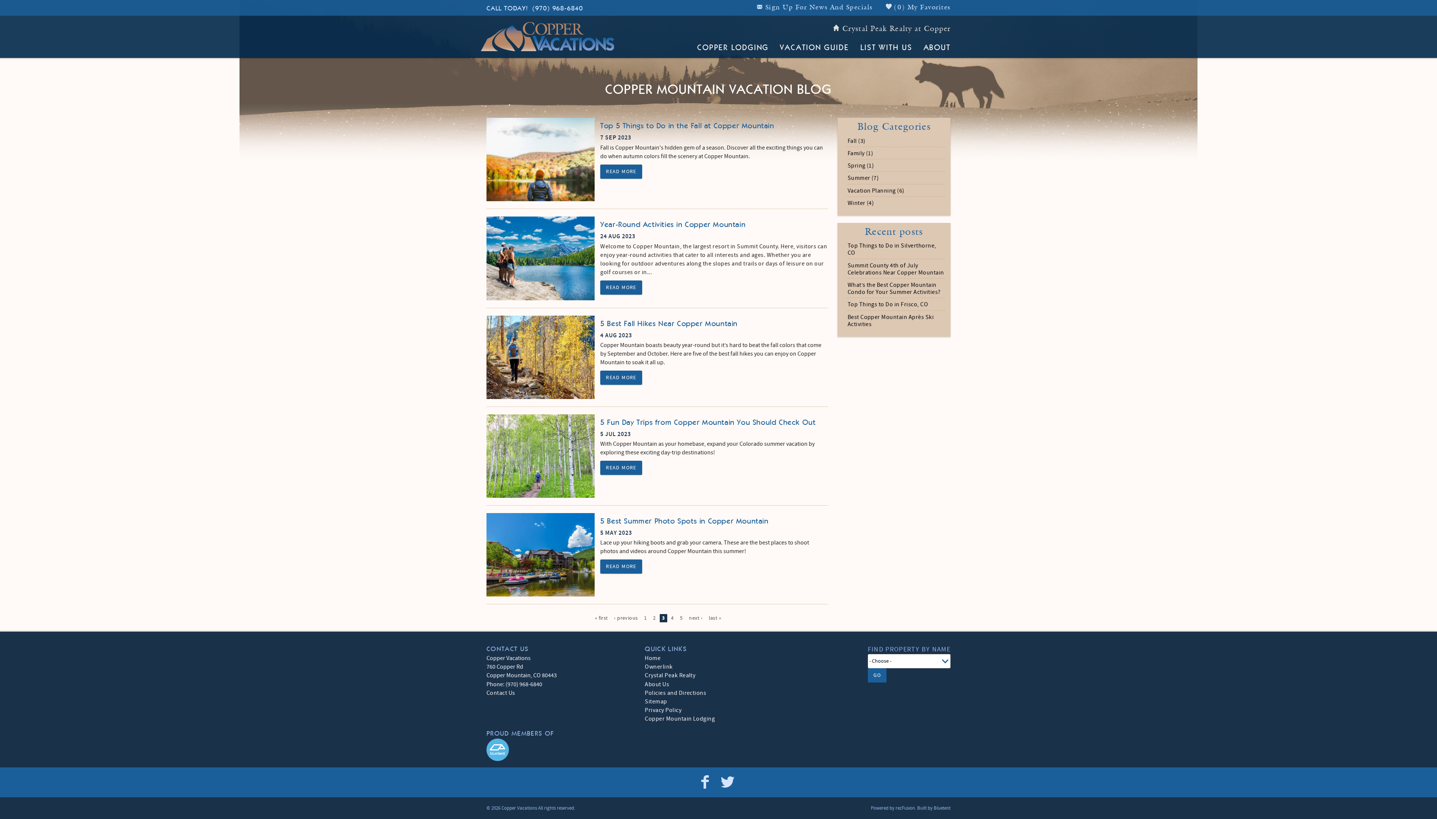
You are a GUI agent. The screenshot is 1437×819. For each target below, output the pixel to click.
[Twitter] (728, 782)
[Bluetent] (497, 750)
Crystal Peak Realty (670, 675)
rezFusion (905, 808)
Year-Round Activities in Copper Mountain (672, 224)
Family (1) (860, 153)
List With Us (886, 48)
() (921, 7)
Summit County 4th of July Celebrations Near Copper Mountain (896, 269)
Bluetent (942, 808)
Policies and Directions (675, 693)
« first (601, 618)
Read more (621, 171)
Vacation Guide (814, 48)
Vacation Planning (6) (876, 190)
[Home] (547, 36)
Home (652, 658)
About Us (657, 684)
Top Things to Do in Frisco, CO (888, 304)
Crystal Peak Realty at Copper (896, 29)
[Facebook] (706, 782)
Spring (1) (861, 165)
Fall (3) (857, 141)
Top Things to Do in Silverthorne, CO (892, 249)
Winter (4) (861, 203)
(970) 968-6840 (534, 8)
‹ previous (626, 618)
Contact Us (500, 693)
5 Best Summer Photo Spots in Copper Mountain (684, 521)
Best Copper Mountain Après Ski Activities (891, 321)
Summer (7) (863, 178)
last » (715, 618)
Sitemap (656, 701)
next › (695, 618)
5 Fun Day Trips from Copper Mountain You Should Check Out (707, 422)
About (937, 48)
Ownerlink (658, 667)
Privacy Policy (663, 710)
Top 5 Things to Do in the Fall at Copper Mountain (687, 126)
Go (877, 675)
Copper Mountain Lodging (680, 719)
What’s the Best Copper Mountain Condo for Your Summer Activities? (894, 289)
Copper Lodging (733, 48)
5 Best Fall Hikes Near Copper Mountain (669, 324)
